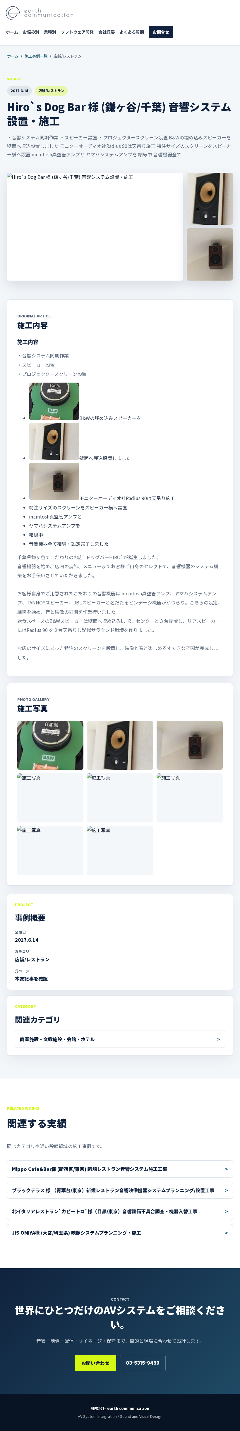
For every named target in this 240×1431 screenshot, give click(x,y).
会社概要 (106, 32)
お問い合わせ (95, 1362)
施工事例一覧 (36, 56)
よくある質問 (131, 32)
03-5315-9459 (143, 1363)
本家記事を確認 (31, 978)
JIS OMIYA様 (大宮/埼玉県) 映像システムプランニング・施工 (76, 1232)
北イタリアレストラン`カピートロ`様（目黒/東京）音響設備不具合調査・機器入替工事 (104, 1211)
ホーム (12, 32)
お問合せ (161, 32)
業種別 (50, 32)
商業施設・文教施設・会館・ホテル (57, 1039)
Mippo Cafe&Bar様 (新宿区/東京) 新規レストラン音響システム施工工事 (89, 1168)
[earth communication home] (39, 13)
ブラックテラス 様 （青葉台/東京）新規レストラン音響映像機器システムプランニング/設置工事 (113, 1190)
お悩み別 (31, 32)
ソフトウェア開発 (77, 32)
